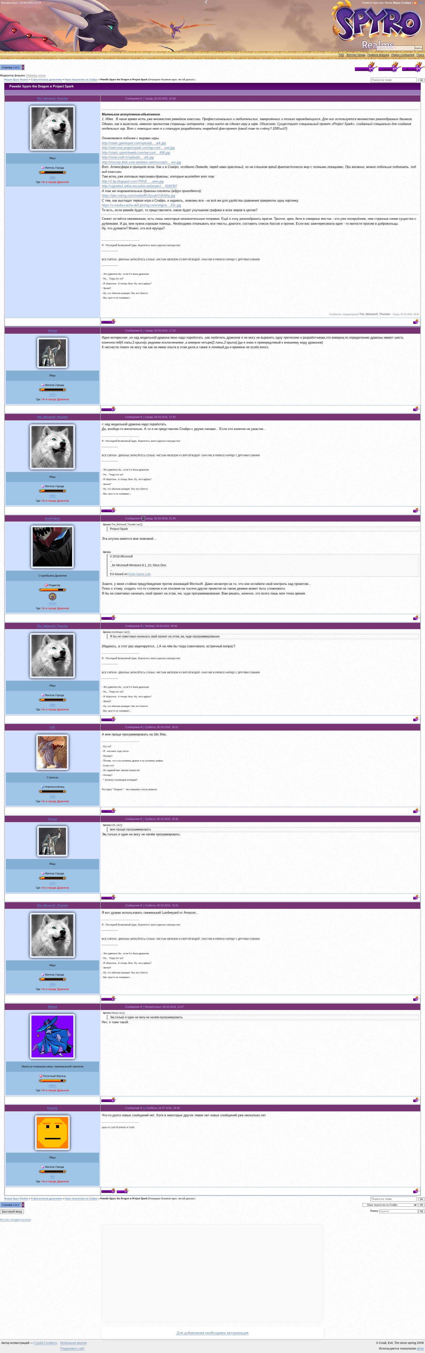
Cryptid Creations (45, 1343)
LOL (52, 727)
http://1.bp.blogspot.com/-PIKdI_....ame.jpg (133, 181)
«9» (52, 1176)
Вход (46, 41)
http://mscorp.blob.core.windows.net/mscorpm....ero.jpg (141, 162)
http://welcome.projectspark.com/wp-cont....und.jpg (138, 148)
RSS (421, 2)
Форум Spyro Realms (16, 79)
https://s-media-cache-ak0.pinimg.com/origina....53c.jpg (141, 205)
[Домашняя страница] (123, 1190)
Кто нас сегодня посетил (15, 1219)
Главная (15, 32)
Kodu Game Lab (139, 574)
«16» (52, 796)
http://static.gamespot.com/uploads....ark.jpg (134, 143)
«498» (52, 1085)
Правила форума (378, 54)
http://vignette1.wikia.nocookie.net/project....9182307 (139, 186)
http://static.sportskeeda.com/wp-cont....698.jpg (136, 152)
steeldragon (52, 518)
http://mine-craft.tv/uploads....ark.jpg (128, 157)
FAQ (341, 54)
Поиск (420, 54)
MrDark (52, 1006)
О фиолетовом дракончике (46, 79)
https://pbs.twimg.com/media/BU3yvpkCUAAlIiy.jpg (138, 195)
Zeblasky (31, 75)
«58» (52, 177)
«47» (52, 394)
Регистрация (30, 37)
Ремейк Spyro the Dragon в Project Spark (123, 79)
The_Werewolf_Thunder (52, 98)
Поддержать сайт (72, 1348)
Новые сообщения (402, 54)
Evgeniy (52, 1107)
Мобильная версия (73, 1343)
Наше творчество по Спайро (81, 79)
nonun (42, 75)
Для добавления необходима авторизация (212, 1333)
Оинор (52, 330)
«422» (52, 603)
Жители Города (355, 54)
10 (144, 1107)
